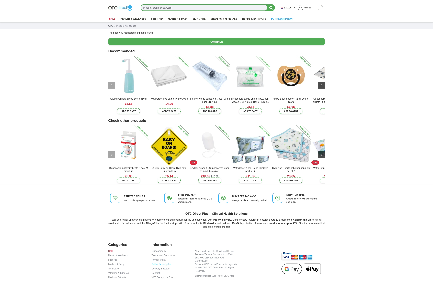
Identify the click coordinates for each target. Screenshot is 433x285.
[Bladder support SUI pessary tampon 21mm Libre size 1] (210, 145)
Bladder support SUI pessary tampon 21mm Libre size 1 (210, 169)
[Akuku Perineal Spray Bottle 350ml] (128, 76)
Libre (311, 219)
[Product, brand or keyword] (271, 7)
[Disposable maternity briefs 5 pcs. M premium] (128, 145)
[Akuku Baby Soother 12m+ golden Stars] (291, 76)
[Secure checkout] (297, 256)
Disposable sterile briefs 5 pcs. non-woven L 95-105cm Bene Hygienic (250, 100)
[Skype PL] (260, 266)
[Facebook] (245, 259)
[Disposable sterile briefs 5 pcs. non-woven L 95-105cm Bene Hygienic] (250, 76)
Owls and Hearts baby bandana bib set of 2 (291, 169)
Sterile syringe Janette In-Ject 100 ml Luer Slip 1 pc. (210, 100)
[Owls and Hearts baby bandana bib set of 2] (291, 145)
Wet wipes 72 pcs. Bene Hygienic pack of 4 (250, 169)
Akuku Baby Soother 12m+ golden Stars (291, 100)
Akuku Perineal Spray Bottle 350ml (128, 98)
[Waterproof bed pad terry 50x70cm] (169, 76)
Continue (216, 41)
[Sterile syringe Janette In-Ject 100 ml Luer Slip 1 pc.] (210, 76)
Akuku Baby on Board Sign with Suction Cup (169, 169)
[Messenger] (267, 259)
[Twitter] (260, 259)
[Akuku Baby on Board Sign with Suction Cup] (169, 145)
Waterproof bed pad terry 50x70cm (169, 98)
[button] (128, 111)
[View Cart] (320, 8)
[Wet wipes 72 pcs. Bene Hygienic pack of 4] (250, 145)
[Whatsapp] (275, 259)
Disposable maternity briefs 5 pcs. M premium (128, 169)
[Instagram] (252, 259)
